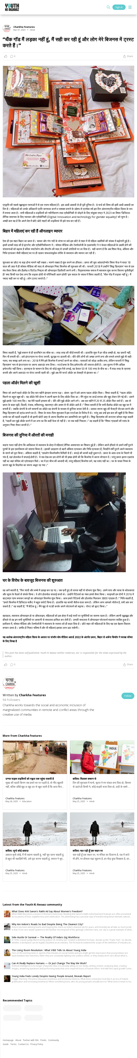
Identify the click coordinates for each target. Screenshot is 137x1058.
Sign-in (119, 7)
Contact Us (23, 1044)
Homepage (8, 1040)
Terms (13, 1044)
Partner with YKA (31, 1040)
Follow (127, 695)
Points (43, 1040)
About (18, 1040)
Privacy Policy (36, 1044)
